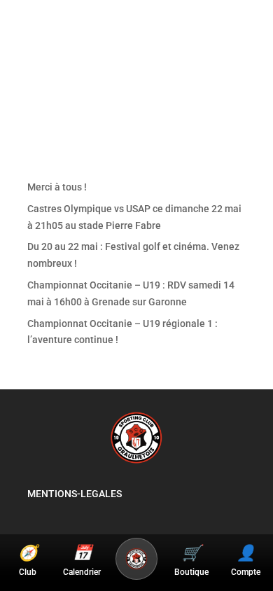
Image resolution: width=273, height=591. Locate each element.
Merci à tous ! (57, 187)
